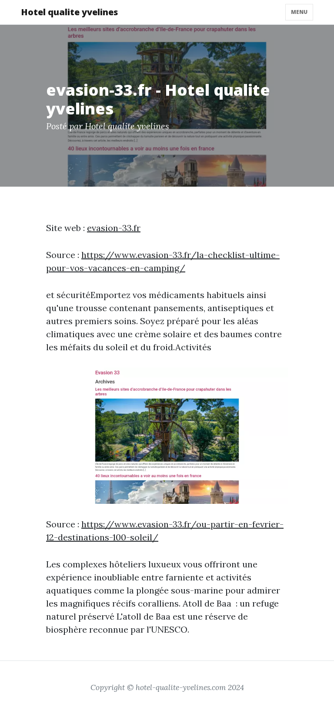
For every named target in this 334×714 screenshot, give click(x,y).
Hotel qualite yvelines (69, 12)
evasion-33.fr (113, 227)
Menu (299, 12)
